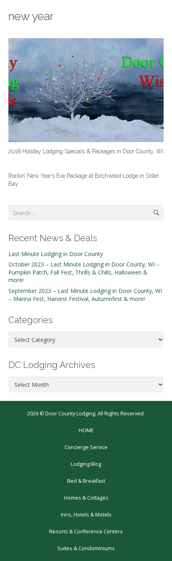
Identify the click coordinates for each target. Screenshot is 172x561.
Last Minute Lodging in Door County (55, 254)
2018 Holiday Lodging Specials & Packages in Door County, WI (85, 151)
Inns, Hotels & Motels (86, 514)
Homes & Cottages (86, 497)
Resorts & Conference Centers (86, 531)
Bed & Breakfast (86, 481)
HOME (86, 430)
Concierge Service (86, 447)
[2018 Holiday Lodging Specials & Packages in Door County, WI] (86, 90)
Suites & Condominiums (86, 548)
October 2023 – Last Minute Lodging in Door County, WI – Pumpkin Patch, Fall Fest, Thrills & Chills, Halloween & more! (84, 272)
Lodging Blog (86, 464)
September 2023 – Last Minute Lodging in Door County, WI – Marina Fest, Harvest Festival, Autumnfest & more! (85, 295)
